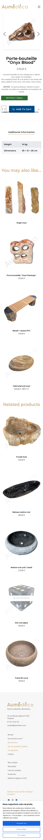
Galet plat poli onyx (21, 386)
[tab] (21, 132)
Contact (11, 754)
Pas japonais (13, 750)
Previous (5, 34)
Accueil (10, 734)
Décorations (33, 112)
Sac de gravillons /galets (17, 746)
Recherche (12, 774)
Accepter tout (21, 823)
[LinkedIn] (16, 799)
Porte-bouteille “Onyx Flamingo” (21, 275)
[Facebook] (8, 799)
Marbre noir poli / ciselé (21, 567)
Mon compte (12, 762)
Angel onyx (22, 223)
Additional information (21, 132)
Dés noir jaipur (21, 623)
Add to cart (23, 109)
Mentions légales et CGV (17, 778)
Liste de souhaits (14, 770)
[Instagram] (12, 799)
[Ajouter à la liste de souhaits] (38, 109)
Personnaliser (21, 829)
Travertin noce (21, 678)
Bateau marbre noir (21, 512)
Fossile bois (21, 457)
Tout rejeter (22, 835)
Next (38, 34)
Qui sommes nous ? (15, 738)
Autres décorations (20, 112)
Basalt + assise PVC (21, 331)
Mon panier (12, 766)
